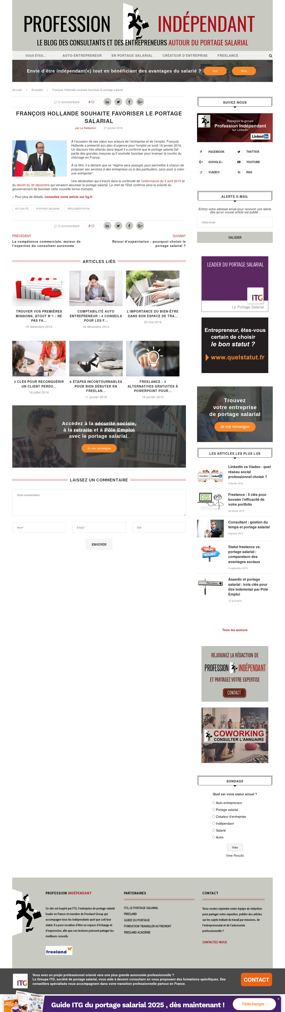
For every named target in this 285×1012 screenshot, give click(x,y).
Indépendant (225, 823)
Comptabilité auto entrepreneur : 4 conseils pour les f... (96, 316)
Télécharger (253, 1004)
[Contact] (235, 648)
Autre (220, 837)
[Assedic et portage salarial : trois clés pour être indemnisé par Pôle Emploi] (210, 579)
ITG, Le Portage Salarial (141, 908)
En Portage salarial (132, 55)
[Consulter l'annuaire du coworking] (235, 710)
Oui (215, 71)
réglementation (78, 208)
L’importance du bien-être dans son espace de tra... (153, 313)
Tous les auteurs (235, 630)
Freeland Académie (137, 932)
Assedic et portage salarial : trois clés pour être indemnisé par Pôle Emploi (248, 587)
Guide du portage (137, 920)
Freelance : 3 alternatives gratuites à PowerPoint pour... (153, 386)
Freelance (228, 55)
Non (244, 71)
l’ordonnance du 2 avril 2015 (161, 181)
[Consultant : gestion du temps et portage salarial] (210, 522)
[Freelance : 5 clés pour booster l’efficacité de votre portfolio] (210, 494)
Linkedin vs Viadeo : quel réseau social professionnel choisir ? (249, 471)
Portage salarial (227, 809)
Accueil (17, 90)
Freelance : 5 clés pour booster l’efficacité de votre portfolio (247, 499)
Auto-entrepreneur (82, 55)
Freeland (130, 914)
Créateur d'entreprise (231, 816)
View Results (235, 855)
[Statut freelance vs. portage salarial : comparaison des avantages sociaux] (210, 546)
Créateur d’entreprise (185, 55)
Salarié (221, 830)
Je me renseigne (99, 448)
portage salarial (48, 208)
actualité (21, 208)
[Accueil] (142, 2)
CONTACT (256, 979)
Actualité (37, 90)
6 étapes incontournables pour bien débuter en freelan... (96, 386)
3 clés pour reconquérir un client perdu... (39, 383)
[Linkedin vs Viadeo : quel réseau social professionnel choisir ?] (210, 466)
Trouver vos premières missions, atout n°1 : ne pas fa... (39, 316)
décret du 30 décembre (33, 185)
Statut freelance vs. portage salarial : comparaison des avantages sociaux (244, 554)
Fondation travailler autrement (147, 926)
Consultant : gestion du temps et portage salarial (249, 524)
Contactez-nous (214, 942)
